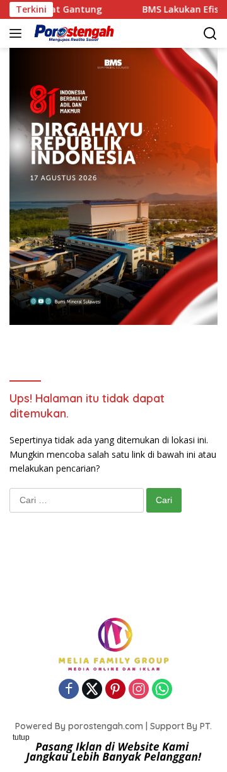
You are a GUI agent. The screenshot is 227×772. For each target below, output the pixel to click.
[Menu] (17, 33)
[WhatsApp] (162, 690)
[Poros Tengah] (72, 33)
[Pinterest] (115, 690)
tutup (21, 737)
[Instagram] (139, 690)
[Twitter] (92, 690)
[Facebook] (69, 690)
